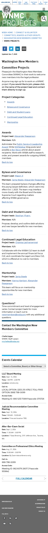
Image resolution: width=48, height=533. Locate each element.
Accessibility (41, 499)
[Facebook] (4, 518)
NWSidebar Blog (7, 501)
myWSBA (15, 2)
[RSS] (10, 523)
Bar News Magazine (7, 508)
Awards (10, 102)
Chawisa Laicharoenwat (26, 242)
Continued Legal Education (20, 117)
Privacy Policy (40, 507)
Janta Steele (18, 180)
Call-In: (5, 387)
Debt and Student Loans (18, 112)
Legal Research (26, 2)
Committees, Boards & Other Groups (22, 35)
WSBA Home (7, 32)
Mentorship (12, 122)
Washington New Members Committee (23, 38)
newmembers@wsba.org (14, 314)
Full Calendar (24, 478)
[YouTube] (4, 523)
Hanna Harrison (19, 281)
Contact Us (45, 2)
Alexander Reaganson (24, 136)
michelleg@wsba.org (10, 341)
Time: (4, 380)
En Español (41, 2)
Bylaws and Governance (18, 107)
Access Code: (7, 396)
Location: (5, 383)
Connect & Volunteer (26, 32)
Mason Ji (19, 176)
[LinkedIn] (10, 518)
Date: (4, 377)
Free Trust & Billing (34, 2)
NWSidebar (20, 147)
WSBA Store (19, 2)
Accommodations (40, 503)
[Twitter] (16, 518)
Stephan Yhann (23, 215)
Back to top (7, 162)
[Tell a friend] (24, 49)
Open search (44, 18)
